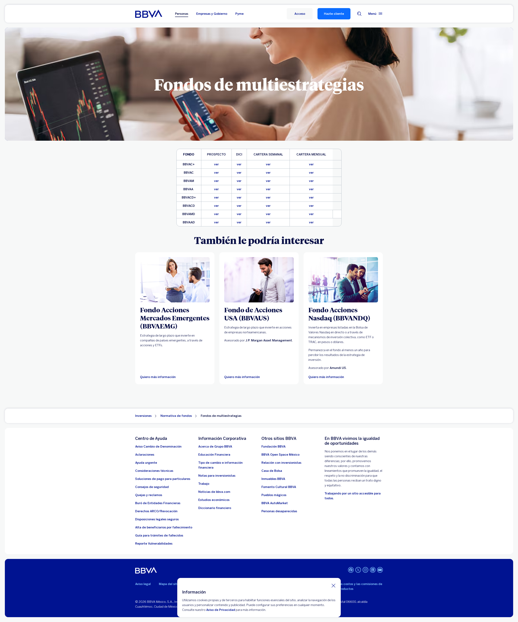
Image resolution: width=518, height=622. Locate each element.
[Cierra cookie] (333, 585)
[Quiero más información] (259, 279)
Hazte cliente (334, 14)
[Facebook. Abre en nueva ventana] (351, 570)
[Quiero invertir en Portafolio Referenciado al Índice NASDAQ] (343, 279)
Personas (181, 14)
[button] (300, 13)
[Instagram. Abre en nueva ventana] (365, 570)
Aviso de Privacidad (220, 610)
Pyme (239, 14)
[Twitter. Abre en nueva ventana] (358, 570)
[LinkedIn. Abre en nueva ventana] (373, 570)
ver (216, 164)
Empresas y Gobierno (211, 14)
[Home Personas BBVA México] (148, 14)
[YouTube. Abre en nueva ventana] (380, 570)
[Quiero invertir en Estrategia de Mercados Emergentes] (175, 279)
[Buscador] (359, 14)
